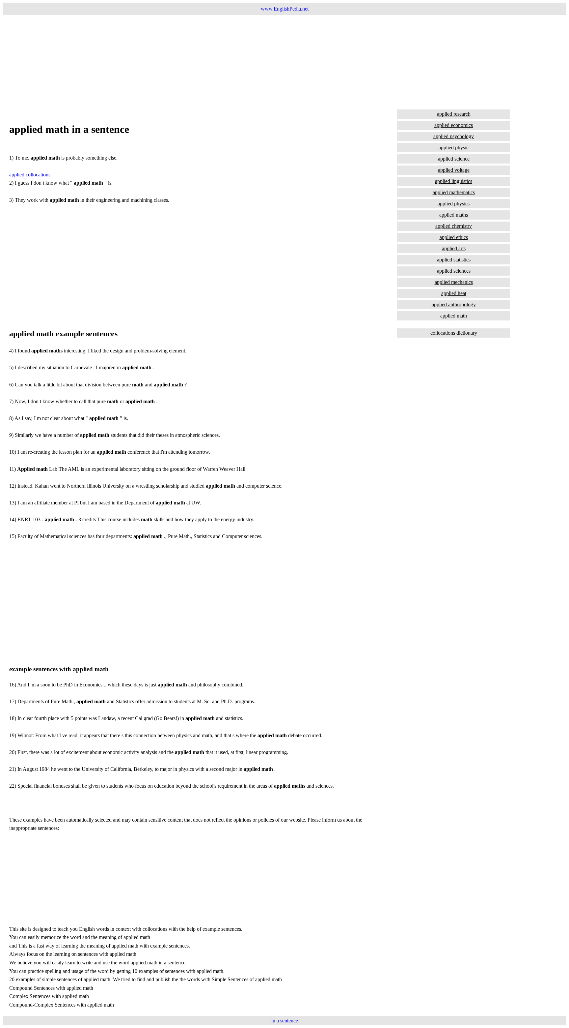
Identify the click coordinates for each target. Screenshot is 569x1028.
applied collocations (29, 174)
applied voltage (454, 170)
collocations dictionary (453, 333)
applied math (453, 315)
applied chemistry (453, 226)
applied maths (453, 215)
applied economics (453, 125)
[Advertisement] (200, 61)
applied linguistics (453, 181)
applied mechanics (454, 282)
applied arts (454, 248)
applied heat (453, 293)
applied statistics (454, 259)
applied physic (454, 147)
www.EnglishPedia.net (285, 9)
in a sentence (284, 1020)
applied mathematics (454, 192)
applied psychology (453, 136)
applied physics (454, 203)
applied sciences (454, 271)
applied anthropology (454, 304)
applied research (454, 114)
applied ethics (454, 237)
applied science (454, 159)
